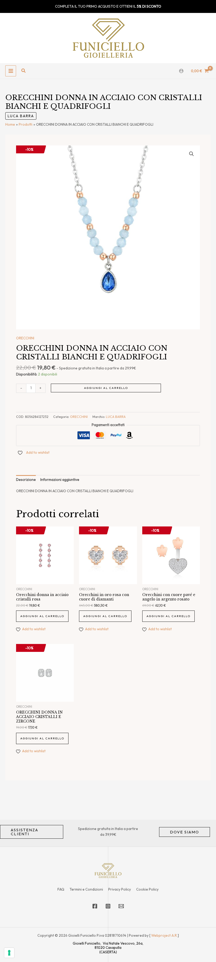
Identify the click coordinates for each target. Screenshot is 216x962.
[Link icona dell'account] (181, 71)
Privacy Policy (119, 889)
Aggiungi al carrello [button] (42, 616)
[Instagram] (108, 906)
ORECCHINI (25, 338)
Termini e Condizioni (86, 889)
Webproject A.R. (164, 935)
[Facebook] (94, 906)
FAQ (60, 889)
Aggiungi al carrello (106, 388)
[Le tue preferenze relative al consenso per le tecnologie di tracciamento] (9, 953)
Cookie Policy (147, 889)
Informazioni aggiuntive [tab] (59, 479)
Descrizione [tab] (26, 479)
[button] (23, 70)
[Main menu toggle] (10, 70)
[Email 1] (121, 906)
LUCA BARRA (21, 116)
